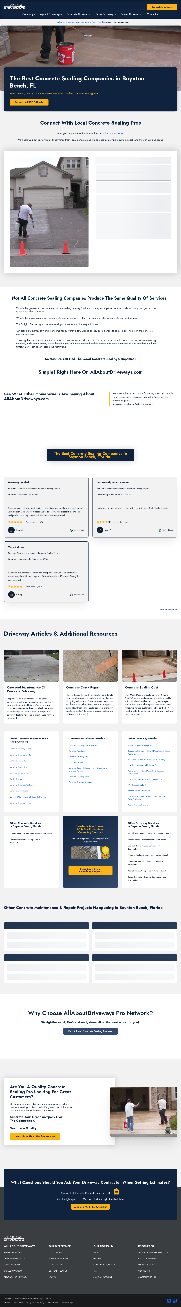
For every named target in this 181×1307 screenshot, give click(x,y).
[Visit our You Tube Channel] (168, 1300)
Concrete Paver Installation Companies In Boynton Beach (145, 863)
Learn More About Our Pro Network (35, 1136)
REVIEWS (52, 1277)
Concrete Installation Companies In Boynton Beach (25, 841)
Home (54, 22)
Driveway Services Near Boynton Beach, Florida (85, 22)
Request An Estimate (162, 6)
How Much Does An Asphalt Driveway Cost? (145, 779)
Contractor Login (67, 1302)
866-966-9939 (114, 133)
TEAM (95, 1271)
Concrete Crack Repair (19, 790)
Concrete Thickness (76, 762)
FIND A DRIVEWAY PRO (148, 1258)
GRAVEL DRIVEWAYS (13, 1271)
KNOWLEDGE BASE (146, 1264)
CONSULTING (144, 1271)
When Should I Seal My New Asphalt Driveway (146, 759)
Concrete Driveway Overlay (21, 748)
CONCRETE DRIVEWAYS (14, 1258)
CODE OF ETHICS (56, 1264)
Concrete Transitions (77, 751)
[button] (29, 14)
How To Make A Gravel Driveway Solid (143, 765)
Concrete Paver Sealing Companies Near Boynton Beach (145, 847)
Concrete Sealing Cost (19, 767)
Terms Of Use (18, 1302)
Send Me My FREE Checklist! (90, 1207)
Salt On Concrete (16, 779)
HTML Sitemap (52, 1302)
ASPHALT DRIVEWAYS (13, 1252)
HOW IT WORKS (56, 1252)
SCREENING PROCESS (58, 1258)
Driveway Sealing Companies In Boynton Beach (148, 855)
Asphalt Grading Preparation (139, 805)
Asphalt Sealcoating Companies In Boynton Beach (149, 833)
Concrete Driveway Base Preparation (83, 745)
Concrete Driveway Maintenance (23, 785)
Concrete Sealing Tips (18, 760)
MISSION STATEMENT (102, 1277)
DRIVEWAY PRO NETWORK (15, 1277)
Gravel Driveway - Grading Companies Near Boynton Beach (147, 879)
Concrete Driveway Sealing (20, 803)
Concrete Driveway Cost (78, 756)
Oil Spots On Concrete (19, 773)
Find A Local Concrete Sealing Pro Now (90, 1031)
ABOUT (96, 1252)
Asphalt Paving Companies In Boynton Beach (147, 870)
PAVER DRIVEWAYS (12, 1264)
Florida (61, 22)
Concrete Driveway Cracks (20, 755)
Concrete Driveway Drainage (80, 782)
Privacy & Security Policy (35, 1302)
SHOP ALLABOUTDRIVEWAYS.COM (153, 1252)
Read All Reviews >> (168, 609)
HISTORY (97, 1258)
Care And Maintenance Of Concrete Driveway (28, 797)
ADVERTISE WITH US (147, 1277)
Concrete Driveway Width (79, 776)
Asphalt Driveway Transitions (139, 790)
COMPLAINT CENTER (58, 1271)
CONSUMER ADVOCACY (104, 1264)
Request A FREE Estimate (29, 102)
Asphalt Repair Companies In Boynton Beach (147, 839)
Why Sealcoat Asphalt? (137, 785)
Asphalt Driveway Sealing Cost (140, 745)
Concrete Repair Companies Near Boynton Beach (31, 833)
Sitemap (7, 1302)
